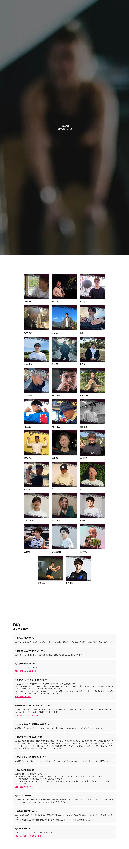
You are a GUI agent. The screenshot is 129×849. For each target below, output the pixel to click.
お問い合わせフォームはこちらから (28, 715)
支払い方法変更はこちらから (25, 671)
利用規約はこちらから (23, 696)
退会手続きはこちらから (24, 787)
